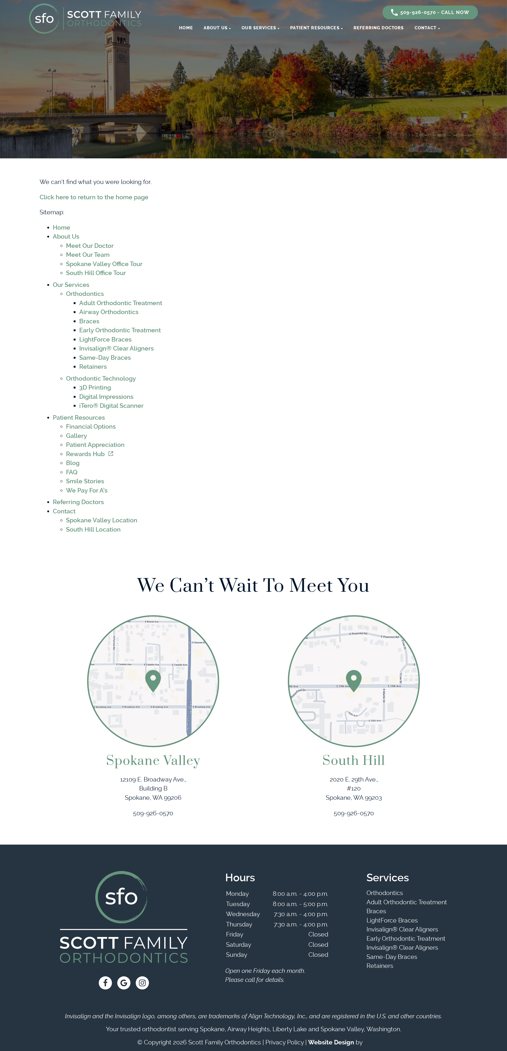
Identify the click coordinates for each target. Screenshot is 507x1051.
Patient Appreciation (95, 444)
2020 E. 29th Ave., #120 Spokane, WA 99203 (354, 788)
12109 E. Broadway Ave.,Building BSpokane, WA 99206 (153, 788)
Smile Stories (85, 481)
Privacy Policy (284, 1042)
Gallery (76, 435)
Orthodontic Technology (101, 378)
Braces (89, 321)
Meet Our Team (88, 254)
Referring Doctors (379, 27)
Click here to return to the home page (94, 197)
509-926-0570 (153, 813)
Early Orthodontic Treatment (120, 330)
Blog (72, 463)
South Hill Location (93, 529)
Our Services (259, 27)
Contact (426, 27)
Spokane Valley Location (101, 520)
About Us (216, 27)
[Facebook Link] (105, 983)
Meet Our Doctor (90, 245)
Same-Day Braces (105, 357)
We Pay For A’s (86, 490)
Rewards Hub (85, 454)
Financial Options (91, 426)
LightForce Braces (105, 339)
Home (186, 27)
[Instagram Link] (142, 983)
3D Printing (95, 387)
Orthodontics (85, 293)
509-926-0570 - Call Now (434, 12)
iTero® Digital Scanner (111, 405)
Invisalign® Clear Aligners (116, 348)
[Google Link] (123, 983)
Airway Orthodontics (108, 312)
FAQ (71, 472)
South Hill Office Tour (96, 273)
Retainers (93, 366)
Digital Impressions (106, 396)
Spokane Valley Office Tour (104, 264)
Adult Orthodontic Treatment (120, 303)
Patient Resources (315, 27)
